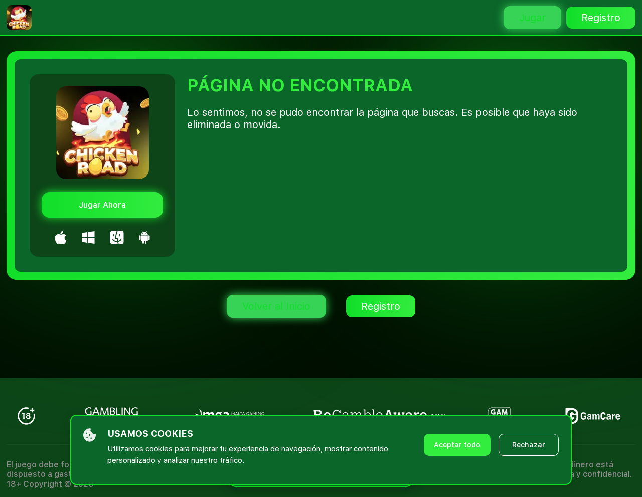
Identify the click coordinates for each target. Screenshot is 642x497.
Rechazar (528, 445)
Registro (600, 18)
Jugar (532, 18)
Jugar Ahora (102, 205)
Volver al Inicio (276, 306)
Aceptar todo (457, 445)
